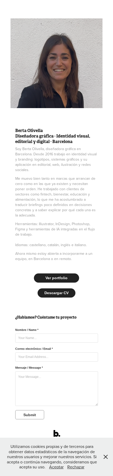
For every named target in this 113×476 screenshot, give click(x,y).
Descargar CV (56, 293)
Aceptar (56, 467)
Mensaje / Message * (29, 367)
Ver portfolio (56, 278)
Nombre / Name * (26, 329)
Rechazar (75, 467)
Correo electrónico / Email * (34, 348)
